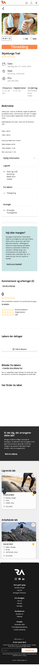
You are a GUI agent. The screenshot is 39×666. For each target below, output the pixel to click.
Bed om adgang (11, 454)
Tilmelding (19, 47)
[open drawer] (36, 3)
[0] (31, 3)
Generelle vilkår (19, 624)
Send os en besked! (14, 264)
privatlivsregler (31, 654)
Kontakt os (19, 614)
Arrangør (19, 606)
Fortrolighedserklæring (19, 627)
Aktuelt (19, 603)
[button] (19, 158)
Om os (19, 601)
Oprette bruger (19, 587)
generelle (15, 655)
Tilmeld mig (29, 650)
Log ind (19, 590)
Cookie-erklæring (19, 630)
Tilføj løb (19, 616)
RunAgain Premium (19, 593)
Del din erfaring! (8, 286)
